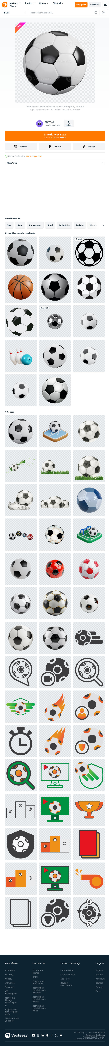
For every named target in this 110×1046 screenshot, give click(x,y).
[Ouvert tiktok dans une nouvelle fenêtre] (52, 1035)
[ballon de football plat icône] (55, 741)
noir (9, 225)
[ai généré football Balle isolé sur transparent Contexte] (55, 569)
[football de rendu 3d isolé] (21, 253)
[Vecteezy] (4, 4)
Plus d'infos (12, 163)
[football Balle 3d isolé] (21, 569)
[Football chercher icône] (89, 672)
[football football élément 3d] (55, 253)
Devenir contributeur (65, 984)
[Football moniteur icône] (55, 775)
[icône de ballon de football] (89, 638)
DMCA (35, 977)
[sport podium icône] (21, 810)
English (97, 970)
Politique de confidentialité (91, 1036)
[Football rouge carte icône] (89, 844)
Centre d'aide (65, 970)
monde (93, 225)
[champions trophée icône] (89, 810)
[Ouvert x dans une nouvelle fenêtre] (56, 1035)
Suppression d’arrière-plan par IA (11, 1011)
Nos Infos (63, 978)
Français (97, 987)
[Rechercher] (96, 12)
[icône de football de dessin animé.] (89, 287)
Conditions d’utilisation (93, 1035)
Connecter (94, 4)
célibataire (64, 225)
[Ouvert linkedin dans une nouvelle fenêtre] (43, 1035)
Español (97, 974)
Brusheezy (10, 970)
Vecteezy (9, 974)
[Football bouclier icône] (21, 707)
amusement (35, 225)
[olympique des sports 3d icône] (21, 356)
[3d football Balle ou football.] (55, 390)
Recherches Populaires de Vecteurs (38, 990)
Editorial (57, 3)
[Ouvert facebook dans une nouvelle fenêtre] (33, 1035)
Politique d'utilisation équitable (87, 1038)
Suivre (68, 125)
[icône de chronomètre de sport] (21, 741)
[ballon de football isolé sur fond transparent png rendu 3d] (55, 321)
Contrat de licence (37, 971)
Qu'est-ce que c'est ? (34, 156)
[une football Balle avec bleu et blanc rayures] (89, 500)
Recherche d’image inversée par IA (11, 1001)
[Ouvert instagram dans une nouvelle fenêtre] (38, 1035)
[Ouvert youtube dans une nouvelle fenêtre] (61, 1035)
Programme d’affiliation (37, 982)
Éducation (9, 987)
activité (80, 225)
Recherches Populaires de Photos (38, 999)
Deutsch (97, 982)
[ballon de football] (89, 253)
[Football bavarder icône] (21, 672)
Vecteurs (14, 3)
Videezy (8, 978)
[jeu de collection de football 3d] (21, 534)
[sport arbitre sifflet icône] (89, 879)
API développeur (11, 992)
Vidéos (42, 3)
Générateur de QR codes (11, 1019)
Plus (12, 6)
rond (50, 225)
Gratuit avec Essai (55, 136)
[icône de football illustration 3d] (55, 356)
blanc (20, 225)
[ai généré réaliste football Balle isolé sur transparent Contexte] (55, 638)
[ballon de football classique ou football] (55, 287)
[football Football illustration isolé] (21, 321)
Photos (28, 3)
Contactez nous (66, 974)
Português (98, 978)
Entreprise (10, 982)
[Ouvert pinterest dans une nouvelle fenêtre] (47, 1035)
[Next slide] (98, 225)
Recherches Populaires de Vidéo (38, 1008)
